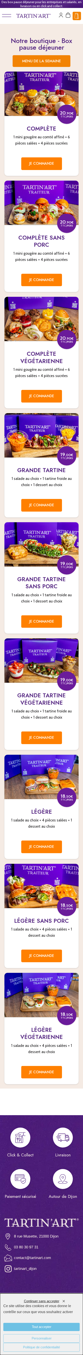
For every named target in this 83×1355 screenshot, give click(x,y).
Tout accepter (41, 1327)
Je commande (41, 163)
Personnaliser (42, 1338)
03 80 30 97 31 (26, 1247)
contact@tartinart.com (32, 1258)
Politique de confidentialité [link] (41, 1347)
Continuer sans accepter (41, 1301)
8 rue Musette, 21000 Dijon (36, 1236)
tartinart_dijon (25, 1269)
